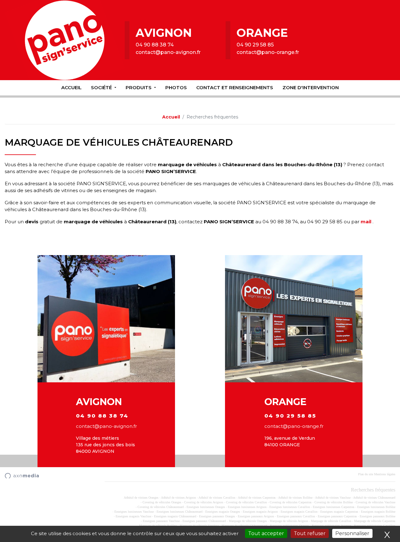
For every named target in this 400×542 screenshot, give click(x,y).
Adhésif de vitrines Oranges (141, 497)
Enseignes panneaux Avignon (256, 516)
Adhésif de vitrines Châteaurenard (374, 497)
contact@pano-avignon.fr (168, 52)
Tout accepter (266, 533)
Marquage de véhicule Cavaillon (331, 521)
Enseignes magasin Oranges (222, 511)
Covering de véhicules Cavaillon (246, 502)
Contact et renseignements (234, 87)
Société (102, 87)
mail (366, 222)
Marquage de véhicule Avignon (289, 521)
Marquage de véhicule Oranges (248, 521)
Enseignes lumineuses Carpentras (333, 507)
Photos (176, 87)
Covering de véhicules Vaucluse (375, 502)
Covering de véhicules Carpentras (291, 502)
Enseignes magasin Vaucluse (133, 516)
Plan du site (365, 474)
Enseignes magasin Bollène (378, 511)
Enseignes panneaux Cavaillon (296, 516)
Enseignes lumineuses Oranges (206, 507)
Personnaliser (352, 533)
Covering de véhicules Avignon (203, 502)
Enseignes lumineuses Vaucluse (134, 511)
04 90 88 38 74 (155, 45)
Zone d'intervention (310, 87)
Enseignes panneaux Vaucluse (161, 521)
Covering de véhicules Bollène (333, 502)
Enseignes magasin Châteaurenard (175, 516)
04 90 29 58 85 (255, 45)
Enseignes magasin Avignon (260, 511)
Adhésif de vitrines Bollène (295, 497)
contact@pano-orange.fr (268, 52)
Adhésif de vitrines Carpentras (257, 497)
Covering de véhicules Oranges (161, 502)
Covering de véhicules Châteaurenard (161, 507)
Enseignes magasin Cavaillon (299, 511)
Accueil (71, 87)
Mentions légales (384, 474)
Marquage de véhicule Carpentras (374, 521)
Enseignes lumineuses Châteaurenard (179, 511)
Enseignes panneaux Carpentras (337, 516)
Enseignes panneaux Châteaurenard (204, 521)
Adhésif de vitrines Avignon (178, 497)
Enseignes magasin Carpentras (339, 511)
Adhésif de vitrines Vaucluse (333, 497)
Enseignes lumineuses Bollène (376, 507)
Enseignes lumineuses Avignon (247, 507)
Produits (139, 87)
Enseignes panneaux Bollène (377, 516)
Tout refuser (310, 533)
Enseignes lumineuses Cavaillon (289, 507)
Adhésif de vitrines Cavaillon (216, 497)
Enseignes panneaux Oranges (217, 516)
